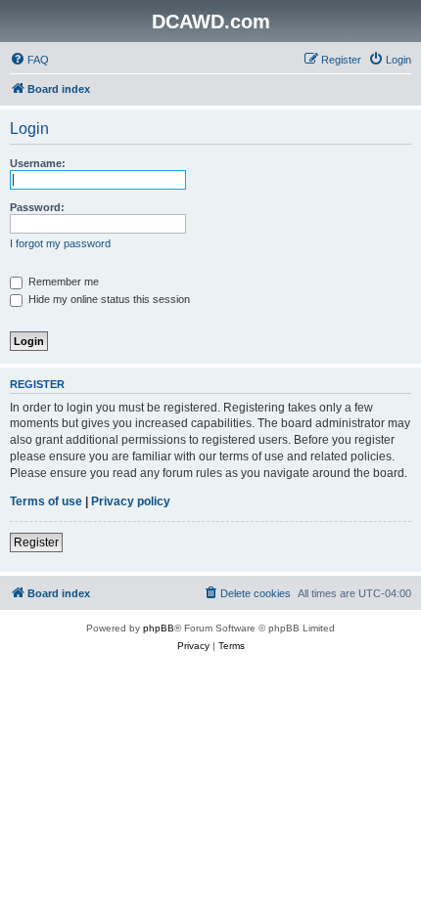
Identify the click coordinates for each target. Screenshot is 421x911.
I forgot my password (60, 243)
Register (36, 542)
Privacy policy (130, 501)
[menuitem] (29, 59)
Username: (38, 163)
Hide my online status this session (107, 299)
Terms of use (46, 501)
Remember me (62, 281)
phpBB (158, 628)
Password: (37, 207)
